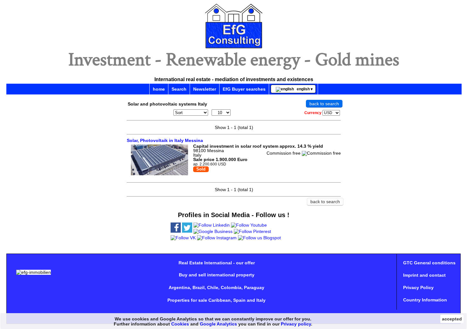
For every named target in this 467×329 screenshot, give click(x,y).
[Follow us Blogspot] (259, 237)
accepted (452, 318)
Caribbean (219, 300)
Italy (261, 300)
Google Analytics (218, 323)
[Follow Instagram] (217, 237)
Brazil (199, 287)
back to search (324, 103)
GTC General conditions (429, 262)
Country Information (425, 299)
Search (179, 89)
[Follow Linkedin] (211, 225)
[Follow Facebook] (176, 231)
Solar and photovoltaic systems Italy (167, 103)
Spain (239, 300)
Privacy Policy (418, 287)
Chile (212, 287)
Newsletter (204, 89)
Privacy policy (296, 323)
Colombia (231, 287)
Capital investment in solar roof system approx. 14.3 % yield (258, 146)
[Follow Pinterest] (252, 231)
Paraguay (254, 287)
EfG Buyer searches (244, 89)
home (159, 89)
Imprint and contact (424, 275)
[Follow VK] (183, 237)
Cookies (180, 323)
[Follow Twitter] (187, 231)
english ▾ (303, 89)
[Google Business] (213, 231)
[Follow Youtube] (249, 225)
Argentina (179, 287)
